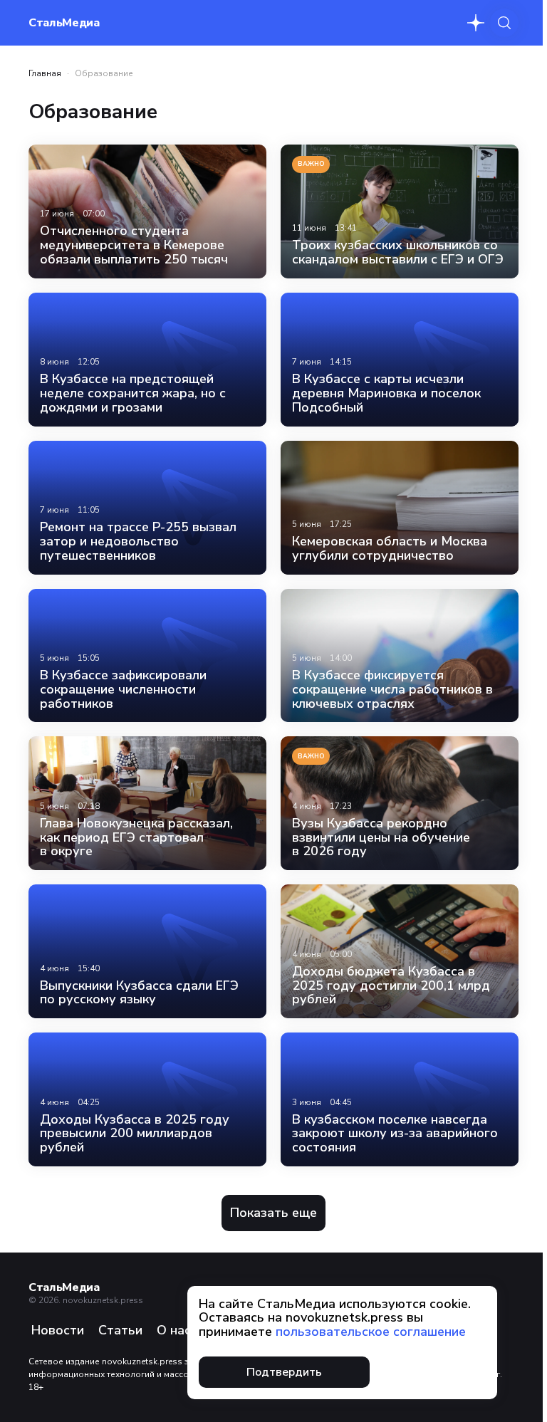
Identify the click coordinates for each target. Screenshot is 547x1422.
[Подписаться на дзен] (476, 23)
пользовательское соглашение (371, 1331)
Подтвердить (284, 1372)
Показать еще (273, 1212)
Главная (44, 73)
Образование (104, 73)
